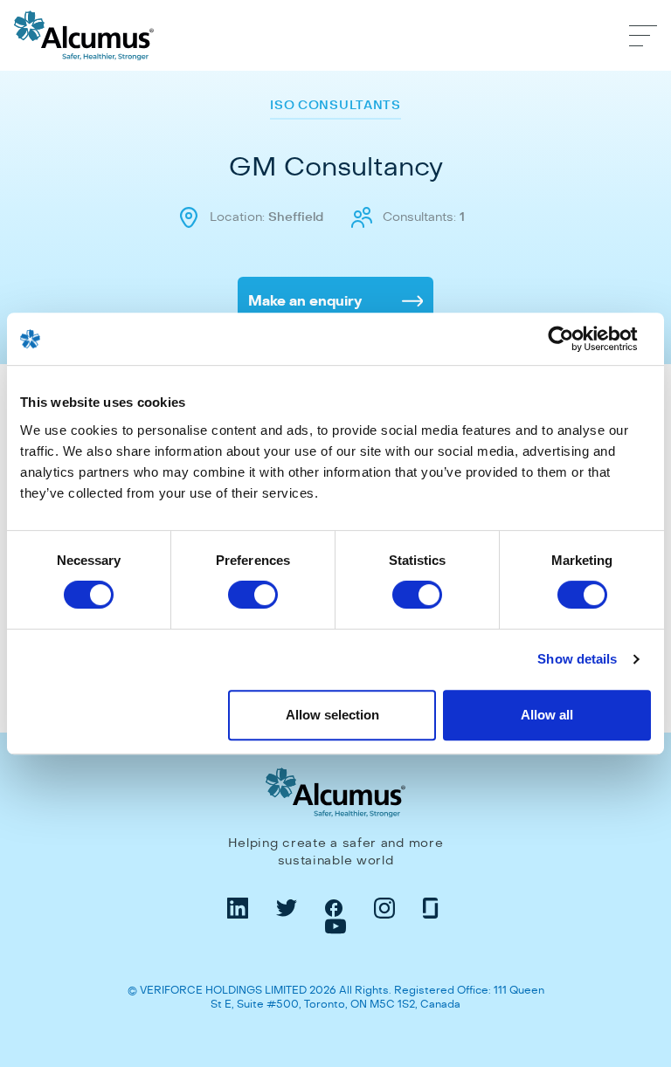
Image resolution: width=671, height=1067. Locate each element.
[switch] (253, 595)
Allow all (547, 714)
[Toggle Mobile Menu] (643, 35)
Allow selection (332, 714)
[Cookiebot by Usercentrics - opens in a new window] (574, 339)
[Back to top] (639, 930)
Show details (577, 658)
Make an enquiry (305, 301)
